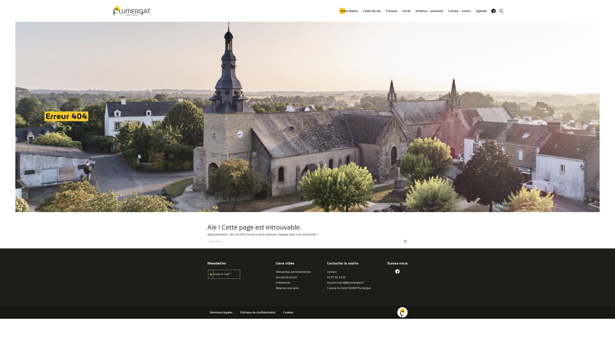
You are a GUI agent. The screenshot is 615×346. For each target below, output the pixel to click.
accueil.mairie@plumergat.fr (345, 282)
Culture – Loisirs (459, 11)
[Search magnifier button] (405, 241)
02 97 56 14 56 (336, 277)
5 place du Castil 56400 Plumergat (349, 288)
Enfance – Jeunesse (429, 11)
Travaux (391, 11)
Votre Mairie (349, 11)
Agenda (481, 11)
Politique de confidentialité (257, 312)
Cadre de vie (372, 11)
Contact (332, 272)
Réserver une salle (287, 288)
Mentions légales (221, 312)
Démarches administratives (293, 272)
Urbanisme (283, 282)
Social (406, 11)
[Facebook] (493, 11)
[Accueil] (402, 312)
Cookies (288, 312)
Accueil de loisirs (286, 277)
